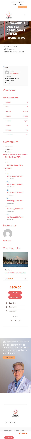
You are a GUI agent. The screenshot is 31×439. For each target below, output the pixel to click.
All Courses (8, 49)
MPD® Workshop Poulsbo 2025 (15, 273)
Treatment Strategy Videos (17, 2)
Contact (21, 4)
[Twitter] (15, 320)
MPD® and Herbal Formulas (14, 52)
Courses (14, 46)
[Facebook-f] (6, 422)
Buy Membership (15, 297)
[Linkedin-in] (14, 422)
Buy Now (15, 292)
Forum (14, 4)
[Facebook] (11, 320)
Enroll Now (20, 7)
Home (6, 46)
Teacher (12, 71)
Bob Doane (7, 241)
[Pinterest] (19, 320)
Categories (8, 76)
